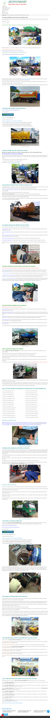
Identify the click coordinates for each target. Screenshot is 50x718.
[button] (7, 22)
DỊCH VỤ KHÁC (5, 13)
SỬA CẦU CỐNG (5, 12)
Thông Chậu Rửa (5, 10)
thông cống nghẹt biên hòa (27, 78)
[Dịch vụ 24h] (14, 2)
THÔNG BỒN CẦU (5, 9)
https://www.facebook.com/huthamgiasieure (14, 702)
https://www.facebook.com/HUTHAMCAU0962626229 (12, 120)
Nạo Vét (3, 11)
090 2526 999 (8, 114)
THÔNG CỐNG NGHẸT (6, 8)
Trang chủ (4, 5)
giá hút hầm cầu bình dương (13, 162)
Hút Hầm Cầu (4, 6)
